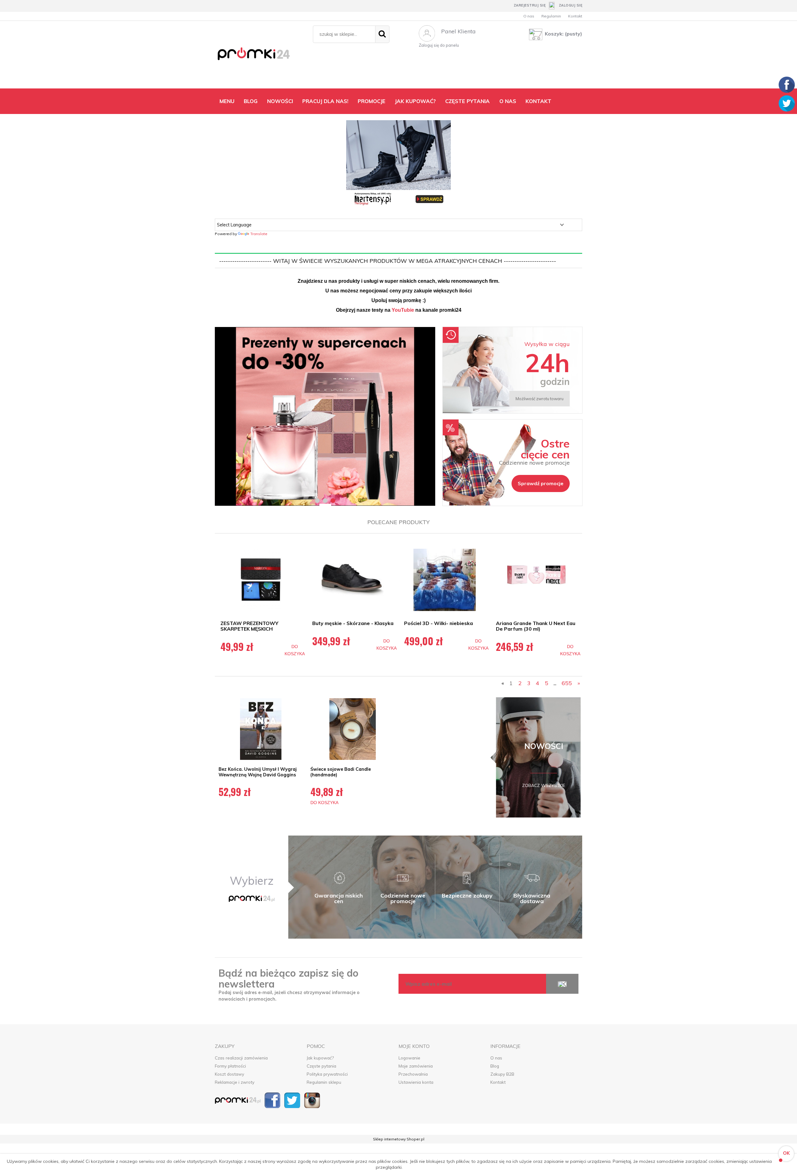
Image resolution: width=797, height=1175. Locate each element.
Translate (258, 233)
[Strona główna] (261, 55)
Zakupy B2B (502, 1074)
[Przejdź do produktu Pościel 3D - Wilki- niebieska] (444, 580)
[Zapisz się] (562, 984)
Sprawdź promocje (541, 483)
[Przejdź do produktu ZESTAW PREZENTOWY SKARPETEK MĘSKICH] (261, 580)
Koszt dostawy (229, 1074)
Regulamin (551, 16)
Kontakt (575, 16)
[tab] (317, 500)
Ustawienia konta (415, 1082)
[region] (325, 416)
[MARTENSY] (398, 163)
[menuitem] (227, 101)
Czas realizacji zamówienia (241, 1057)
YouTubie (403, 310)
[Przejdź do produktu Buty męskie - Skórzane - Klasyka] (352, 580)
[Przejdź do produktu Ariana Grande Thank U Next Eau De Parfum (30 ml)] (536, 580)
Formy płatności (230, 1065)
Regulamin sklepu (324, 1082)
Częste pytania (321, 1065)
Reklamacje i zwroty (234, 1082)
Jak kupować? (320, 1057)
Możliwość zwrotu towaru (540, 398)
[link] (325, 416)
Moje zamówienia (415, 1065)
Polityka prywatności (327, 1074)
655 (567, 683)
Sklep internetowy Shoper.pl (398, 1139)
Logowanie (409, 1057)
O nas (528, 16)
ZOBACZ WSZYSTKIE (543, 785)
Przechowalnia (413, 1074)
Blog (494, 1065)
